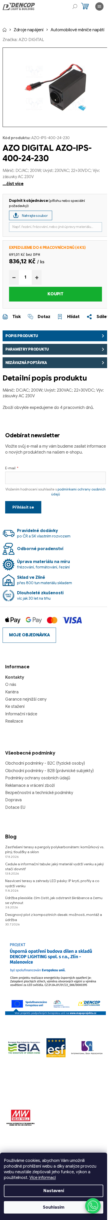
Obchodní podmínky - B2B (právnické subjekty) (49, 770)
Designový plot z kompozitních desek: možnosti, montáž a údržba (53, 917)
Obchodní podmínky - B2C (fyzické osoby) (45, 763)
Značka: (23, 39)
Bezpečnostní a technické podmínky (39, 792)
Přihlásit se (23, 507)
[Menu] (99, 6)
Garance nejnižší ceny (25, 699)
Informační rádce (21, 714)
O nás (10, 684)
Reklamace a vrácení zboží (30, 785)
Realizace (14, 721)
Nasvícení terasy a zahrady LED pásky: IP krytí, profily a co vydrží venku (52, 883)
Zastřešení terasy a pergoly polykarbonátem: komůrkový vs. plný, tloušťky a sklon (54, 849)
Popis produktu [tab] (21, 336)
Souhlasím (53, 1207)
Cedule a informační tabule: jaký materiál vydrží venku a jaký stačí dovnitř (54, 866)
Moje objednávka (29, 635)
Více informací (42, 1177)
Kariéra (12, 692)
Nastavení (53, 1190)
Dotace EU (15, 807)
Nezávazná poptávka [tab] (26, 362)
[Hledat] (75, 6)
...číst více (13, 183)
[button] (93, 1206)
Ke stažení (15, 706)
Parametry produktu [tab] (27, 349)
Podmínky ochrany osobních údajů (37, 778)
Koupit (55, 294)
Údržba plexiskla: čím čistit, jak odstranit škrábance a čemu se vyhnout (53, 900)
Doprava (13, 800)
